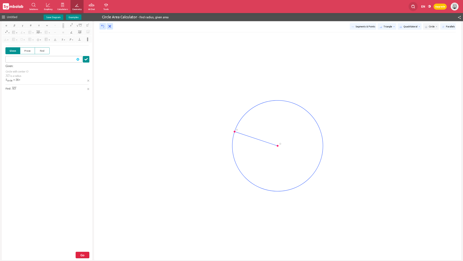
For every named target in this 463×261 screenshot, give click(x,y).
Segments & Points (365, 26)
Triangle (388, 26)
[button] (457, 17)
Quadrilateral (410, 26)
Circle (431, 26)
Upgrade (440, 6)
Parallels (450, 26)
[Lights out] (429, 6)
